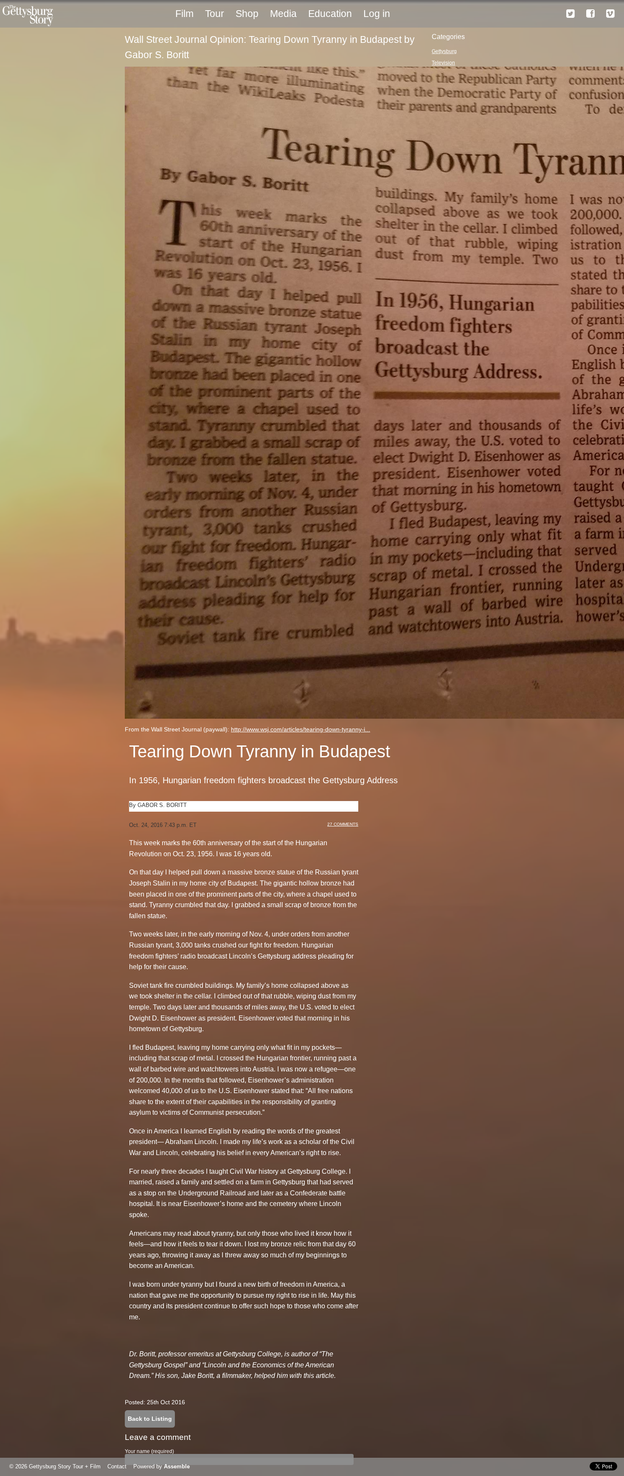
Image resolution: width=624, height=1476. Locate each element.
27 (342, 824)
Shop (247, 13)
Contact (116, 1466)
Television (443, 63)
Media (283, 13)
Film (184, 13)
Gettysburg (444, 51)
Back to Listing (150, 1418)
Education (330, 13)
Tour (214, 13)
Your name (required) (149, 1451)
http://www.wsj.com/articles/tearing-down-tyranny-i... (300, 729)
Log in (376, 13)
